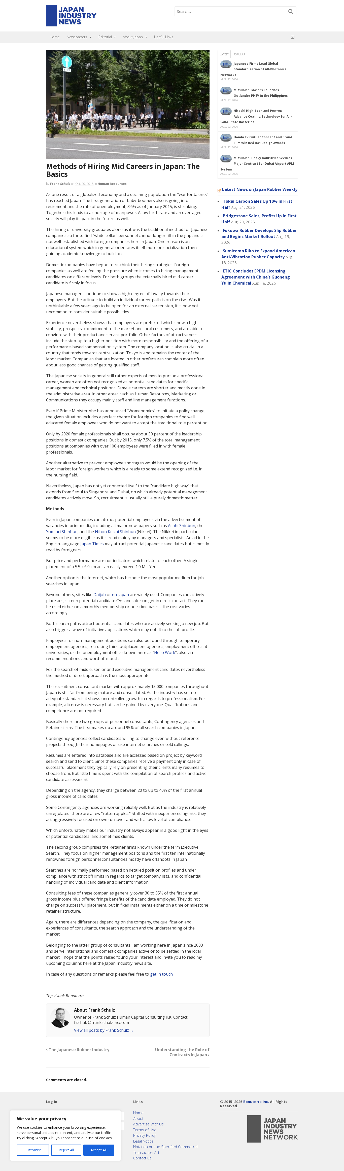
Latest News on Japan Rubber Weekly (259, 189)
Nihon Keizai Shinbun (115, 531)
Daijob (99, 594)
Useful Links (163, 37)
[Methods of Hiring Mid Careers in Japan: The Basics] (128, 104)
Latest (224, 54)
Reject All (66, 1150)
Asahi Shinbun (181, 525)
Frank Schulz (60, 184)
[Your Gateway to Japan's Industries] (71, 23)
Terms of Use (144, 1129)
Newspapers (77, 37)
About (138, 1118)
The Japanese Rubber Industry (78, 1049)
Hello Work (164, 652)
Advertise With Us (148, 1123)
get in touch (161, 974)
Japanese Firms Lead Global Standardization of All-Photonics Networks (253, 69)
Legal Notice (143, 1141)
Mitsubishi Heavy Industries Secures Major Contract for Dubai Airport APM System (257, 163)
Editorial (105, 37)
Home (55, 37)
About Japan (133, 37)
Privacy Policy (144, 1135)
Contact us (142, 1157)
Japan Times (92, 543)
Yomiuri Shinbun (62, 531)
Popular (239, 54)
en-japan (120, 594)
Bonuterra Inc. (256, 1101)
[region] (65, 1135)
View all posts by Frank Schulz (104, 1030)
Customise (33, 1150)
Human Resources (112, 184)
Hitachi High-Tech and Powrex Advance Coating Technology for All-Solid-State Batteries (256, 116)
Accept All (99, 1150)
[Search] (290, 11)
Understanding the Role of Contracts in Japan (182, 1052)
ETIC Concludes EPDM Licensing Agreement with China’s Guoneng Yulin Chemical (255, 277)
